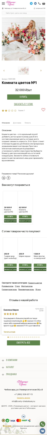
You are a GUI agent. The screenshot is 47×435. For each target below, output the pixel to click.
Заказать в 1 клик (23, 104)
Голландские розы (9, 289)
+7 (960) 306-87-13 (23, 394)
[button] (8, 337)
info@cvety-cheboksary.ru (23, 401)
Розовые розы (7, 286)
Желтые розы (27, 286)
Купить (23, 97)
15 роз (38, 289)
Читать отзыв (9, 332)
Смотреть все (23, 342)
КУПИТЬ (10, 217)
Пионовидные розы (26, 289)
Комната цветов (35, 283)
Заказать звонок (23, 398)
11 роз (17, 286)
